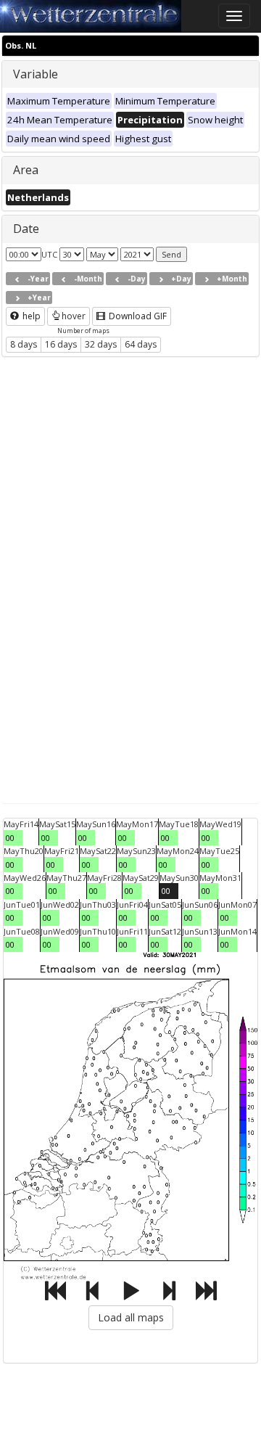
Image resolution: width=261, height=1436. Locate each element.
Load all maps (131, 1317)
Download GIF (137, 316)
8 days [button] (23, 344)
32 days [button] (101, 344)
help (30, 316)
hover (74, 316)
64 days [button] (141, 344)
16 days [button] (61, 344)
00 (10, 837)
